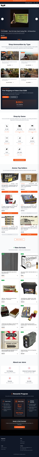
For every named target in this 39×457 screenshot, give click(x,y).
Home (21, 440)
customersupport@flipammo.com (26, 447)
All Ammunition (22, 441)
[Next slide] (36, 19)
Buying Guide (22, 443)
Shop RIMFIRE (28, 82)
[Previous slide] (2, 19)
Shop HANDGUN (28, 65)
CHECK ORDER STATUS (28, 2)
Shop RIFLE (9, 65)
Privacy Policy (3, 449)
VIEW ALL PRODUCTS (19, 239)
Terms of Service (4, 447)
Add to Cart (10, 191)
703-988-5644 (23, 448)
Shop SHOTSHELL (9, 82)
